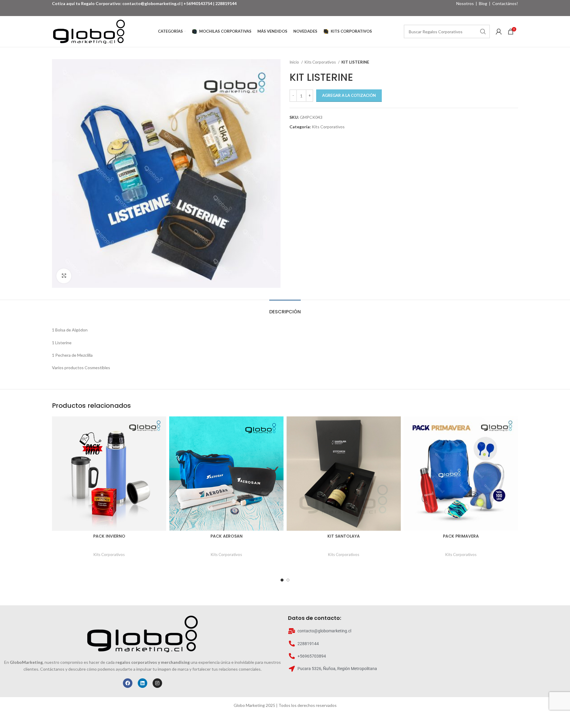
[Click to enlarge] (63, 275)
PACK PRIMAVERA (461, 536)
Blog (483, 3)
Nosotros (465, 3)
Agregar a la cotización (349, 95)
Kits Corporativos (321, 62)
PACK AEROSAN (226, 536)
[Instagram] (157, 683)
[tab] (285, 309)
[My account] (499, 31)
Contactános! (505, 3)
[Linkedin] (142, 683)
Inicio (294, 62)
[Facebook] (127, 683)
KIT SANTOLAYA (343, 536)
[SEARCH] (483, 31)
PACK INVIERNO (109, 536)
